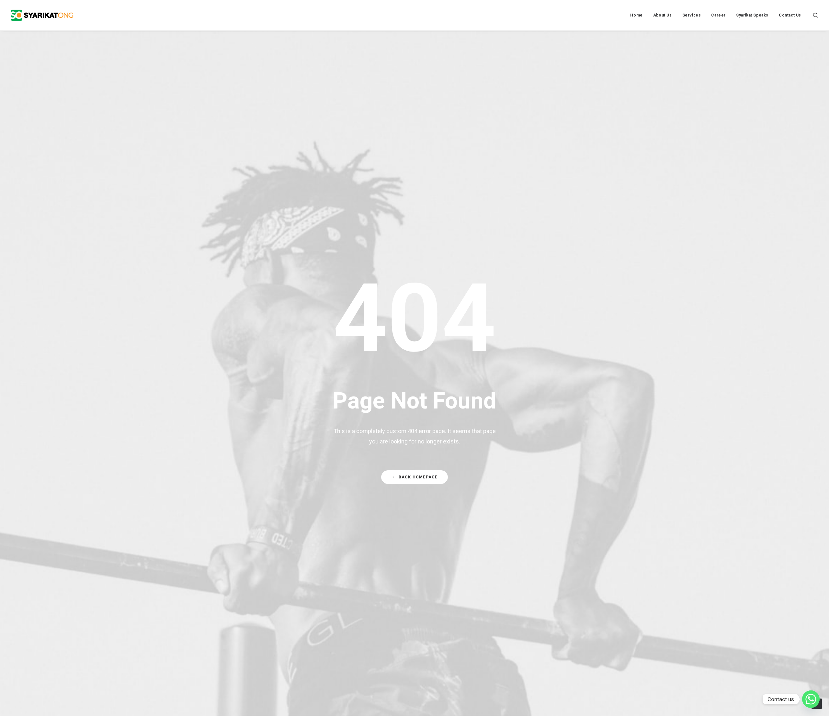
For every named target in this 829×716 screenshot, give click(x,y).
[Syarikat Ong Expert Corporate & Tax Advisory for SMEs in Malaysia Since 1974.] (42, 15)
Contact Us (790, 15)
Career (718, 15)
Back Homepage (418, 477)
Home (636, 15)
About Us (662, 15)
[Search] (816, 15)
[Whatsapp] (811, 699)
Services (691, 15)
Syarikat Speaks (752, 15)
